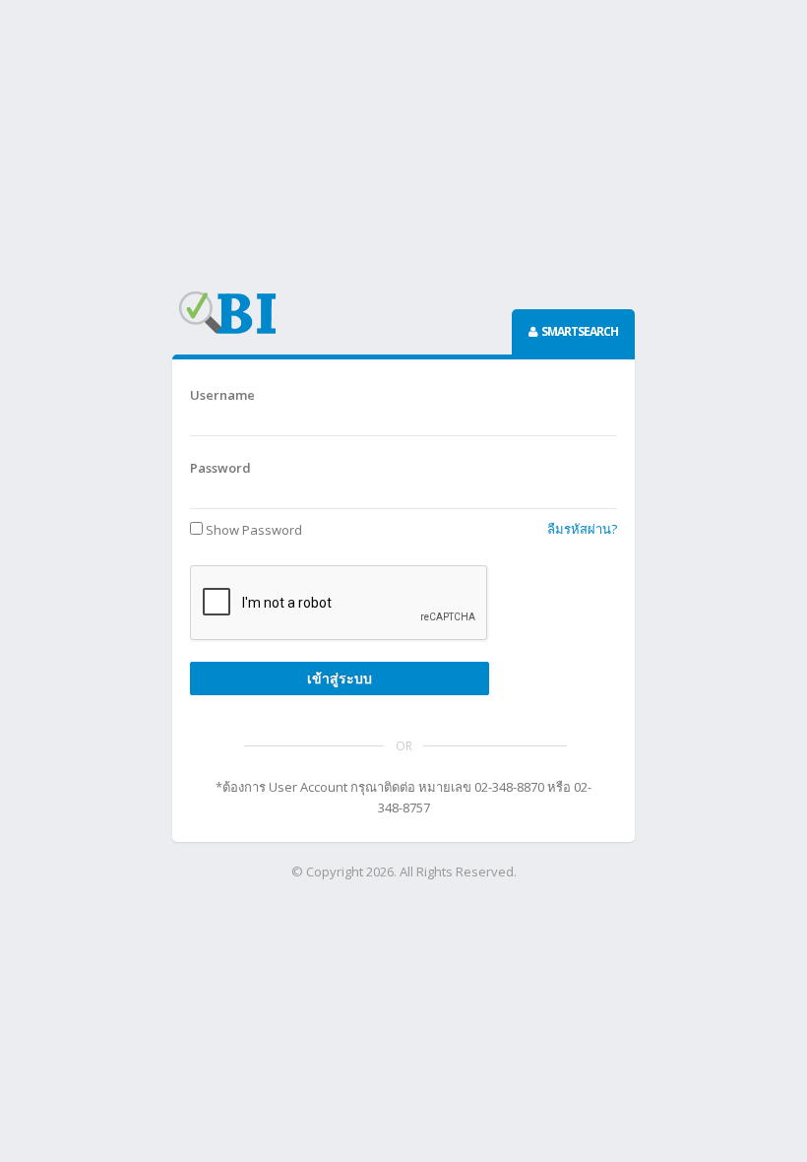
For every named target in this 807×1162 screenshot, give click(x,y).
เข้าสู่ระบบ (339, 678)
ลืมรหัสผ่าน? (582, 529)
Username (222, 395)
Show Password (254, 530)
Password (220, 468)
